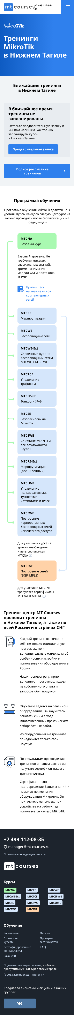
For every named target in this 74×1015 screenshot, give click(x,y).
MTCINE (32, 909)
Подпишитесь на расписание (22, 965)
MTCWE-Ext (12, 896)
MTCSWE (32, 903)
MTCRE (31, 890)
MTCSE (9, 903)
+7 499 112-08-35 (43, 7)
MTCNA (10, 890)
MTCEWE (10, 909)
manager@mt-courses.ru (29, 846)
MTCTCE (32, 896)
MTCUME (55, 903)
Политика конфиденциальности (24, 854)
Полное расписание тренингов (32, 171)
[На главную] (19, 7)
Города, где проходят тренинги (24, 974)
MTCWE (54, 890)
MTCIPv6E (55, 896)
